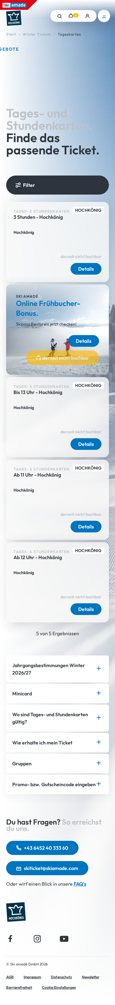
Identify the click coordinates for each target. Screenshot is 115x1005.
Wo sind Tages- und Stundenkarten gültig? (50, 718)
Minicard (22, 693)
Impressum (32, 977)
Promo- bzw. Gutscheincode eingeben (54, 784)
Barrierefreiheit (19, 987)
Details (86, 269)
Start (11, 34)
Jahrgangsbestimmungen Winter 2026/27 (48, 669)
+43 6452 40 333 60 (46, 848)
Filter (29, 185)
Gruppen (22, 763)
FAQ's (80, 884)
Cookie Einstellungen (59, 987)
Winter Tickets (37, 34)
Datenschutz (61, 977)
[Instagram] (37, 938)
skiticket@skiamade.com (51, 868)
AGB (10, 977)
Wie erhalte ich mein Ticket (42, 743)
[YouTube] (64, 938)
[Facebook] (10, 938)
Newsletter (90, 977)
